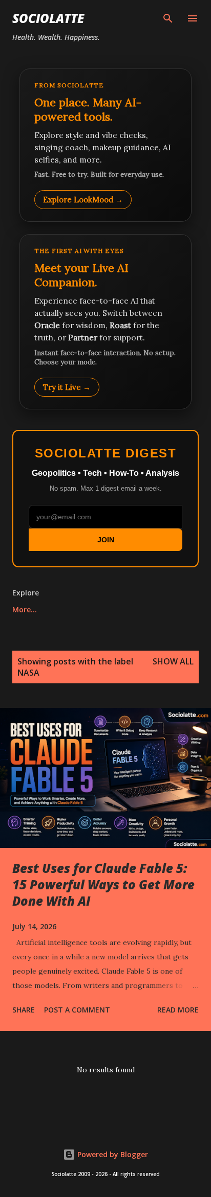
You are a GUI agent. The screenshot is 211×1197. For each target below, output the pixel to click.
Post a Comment (77, 1010)
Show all (173, 661)
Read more (178, 1010)
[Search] (168, 18)
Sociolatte (48, 18)
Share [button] (23, 1010)
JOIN (105, 540)
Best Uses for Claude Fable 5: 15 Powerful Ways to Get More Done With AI (103, 884)
